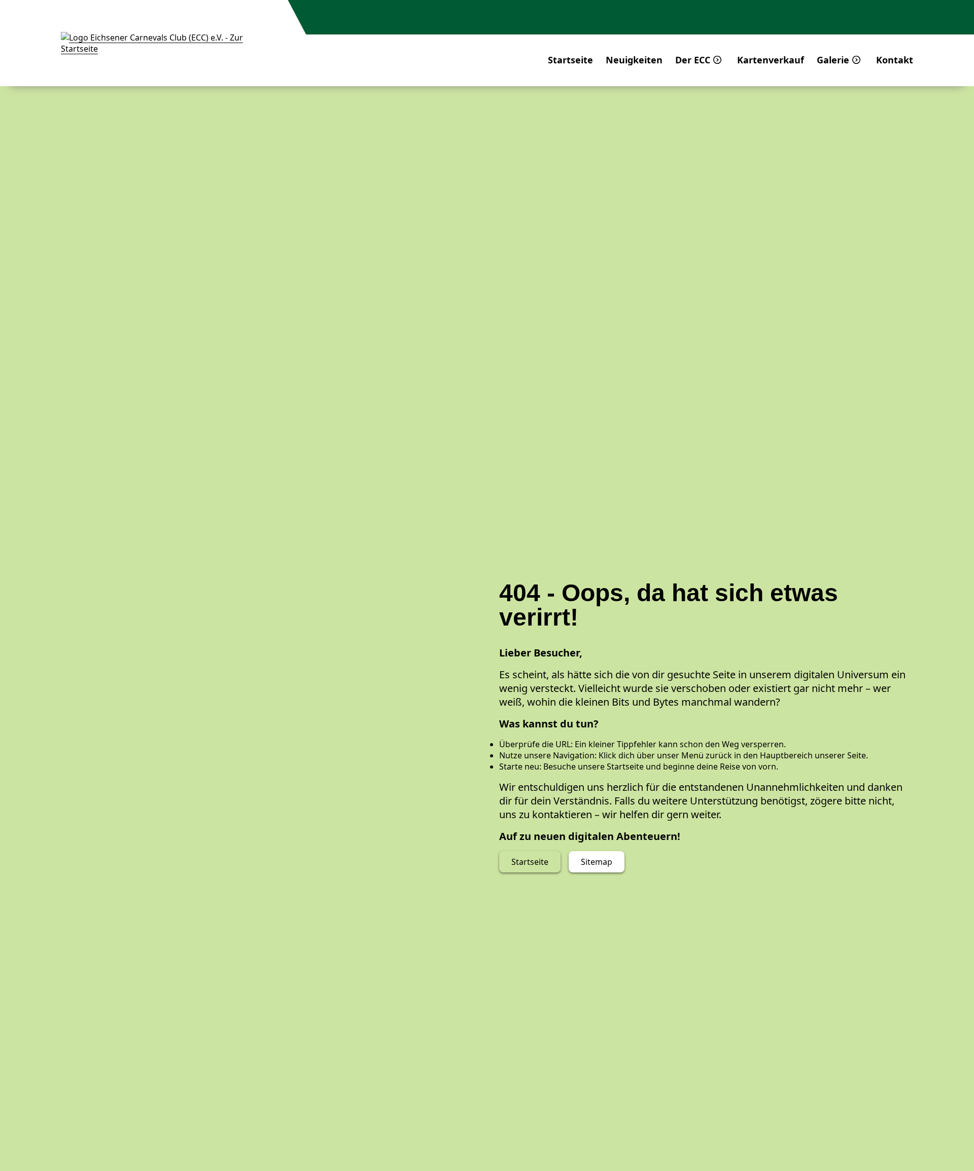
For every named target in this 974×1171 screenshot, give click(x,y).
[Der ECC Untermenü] (717, 59)
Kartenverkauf (770, 60)
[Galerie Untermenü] (856, 59)
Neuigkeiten (634, 60)
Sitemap (596, 861)
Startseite (570, 60)
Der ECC (692, 60)
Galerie (833, 60)
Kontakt (894, 60)
